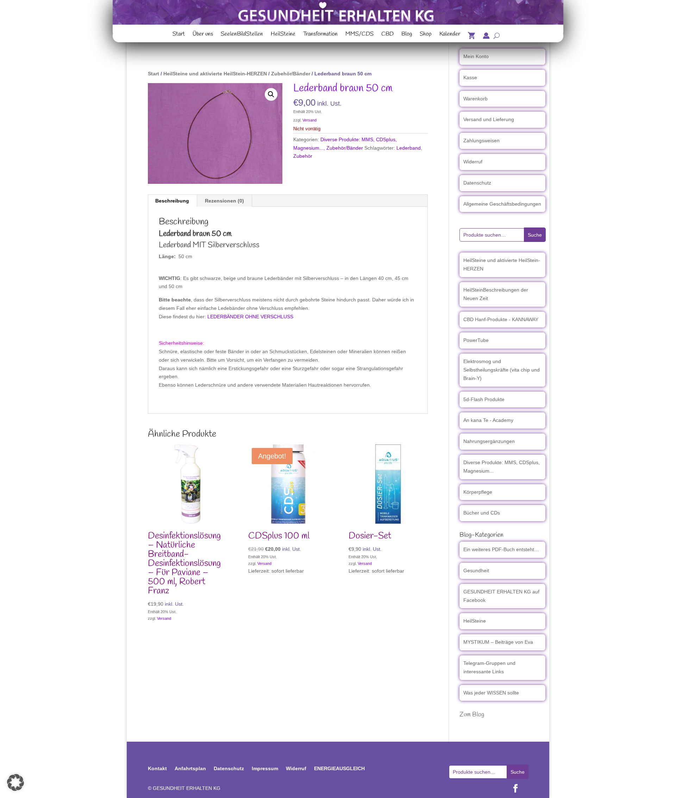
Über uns (203, 35)
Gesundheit (476, 570)
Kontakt (157, 768)
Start (179, 35)
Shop (426, 35)
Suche (535, 235)
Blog (406, 35)
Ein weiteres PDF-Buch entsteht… (501, 549)
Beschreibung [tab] (172, 201)
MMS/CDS (359, 35)
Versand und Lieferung (488, 119)
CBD (387, 35)
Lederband (408, 148)
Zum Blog (471, 714)
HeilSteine (283, 35)
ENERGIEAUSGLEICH (339, 768)
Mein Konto (476, 56)
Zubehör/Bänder (290, 73)
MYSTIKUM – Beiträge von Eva (498, 642)
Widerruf (472, 161)
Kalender (449, 35)
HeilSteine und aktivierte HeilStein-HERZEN (215, 73)
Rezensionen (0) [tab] (224, 201)
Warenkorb (475, 98)
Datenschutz (477, 183)
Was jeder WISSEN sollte (491, 693)
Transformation (320, 35)
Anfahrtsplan (190, 768)
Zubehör (302, 156)
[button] (271, 94)
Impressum (265, 768)
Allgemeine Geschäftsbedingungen (502, 204)
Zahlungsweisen (481, 140)
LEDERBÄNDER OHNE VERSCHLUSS (250, 316)
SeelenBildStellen (242, 35)
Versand (309, 120)
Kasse (470, 77)
